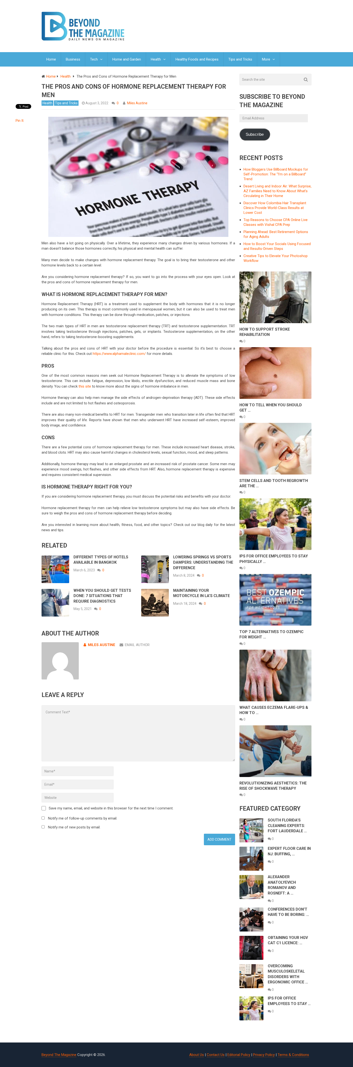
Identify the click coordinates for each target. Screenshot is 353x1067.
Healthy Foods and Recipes (197, 59)
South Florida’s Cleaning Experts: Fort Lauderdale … (287, 825)
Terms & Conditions (293, 1055)
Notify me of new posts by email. (74, 827)
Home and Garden (126, 59)
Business (73, 59)
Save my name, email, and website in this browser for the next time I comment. (111, 808)
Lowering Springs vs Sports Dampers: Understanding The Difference (203, 562)
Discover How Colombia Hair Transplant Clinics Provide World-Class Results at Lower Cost (274, 208)
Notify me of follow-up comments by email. (82, 818)
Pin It (20, 120)
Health (156, 59)
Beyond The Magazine (59, 1055)
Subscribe (255, 134)
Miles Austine (137, 103)
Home (51, 59)
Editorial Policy (238, 1055)
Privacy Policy (264, 1055)
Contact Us (216, 1055)
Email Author (137, 645)
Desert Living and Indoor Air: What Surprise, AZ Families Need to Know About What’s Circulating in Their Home (277, 191)
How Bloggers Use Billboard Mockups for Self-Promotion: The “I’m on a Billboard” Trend (275, 174)
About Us (196, 1055)
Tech (94, 59)
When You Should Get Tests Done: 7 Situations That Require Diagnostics (102, 596)
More (266, 59)
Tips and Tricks (240, 59)
